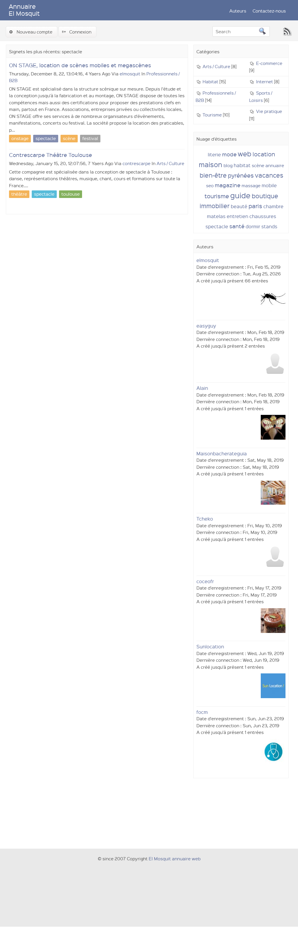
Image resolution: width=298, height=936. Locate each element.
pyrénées (241, 175)
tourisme (217, 196)
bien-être (213, 175)
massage (251, 185)
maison (210, 164)
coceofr (205, 581)
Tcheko (204, 519)
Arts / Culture (170, 163)
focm (202, 712)
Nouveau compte (34, 32)
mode (229, 154)
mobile (269, 185)
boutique (265, 196)
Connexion (80, 32)
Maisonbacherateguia (221, 453)
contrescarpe (136, 163)
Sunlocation (210, 646)
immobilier (215, 206)
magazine (227, 185)
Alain (202, 388)
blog (228, 165)
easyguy (206, 326)
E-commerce (269, 63)
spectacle (216, 226)
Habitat (210, 81)
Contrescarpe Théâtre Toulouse (50, 154)
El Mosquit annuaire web (175, 858)
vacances (269, 175)
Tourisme (212, 115)
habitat (242, 165)
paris (255, 206)
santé (236, 226)
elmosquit (130, 74)
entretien (237, 216)
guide (240, 195)
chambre (273, 206)
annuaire (274, 165)
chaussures (262, 216)
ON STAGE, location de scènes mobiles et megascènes (80, 65)
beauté (239, 206)
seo (210, 185)
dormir (253, 226)
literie (214, 154)
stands (269, 226)
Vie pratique (269, 111)
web (244, 153)
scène (258, 165)
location (264, 154)
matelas (216, 216)
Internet (264, 81)
